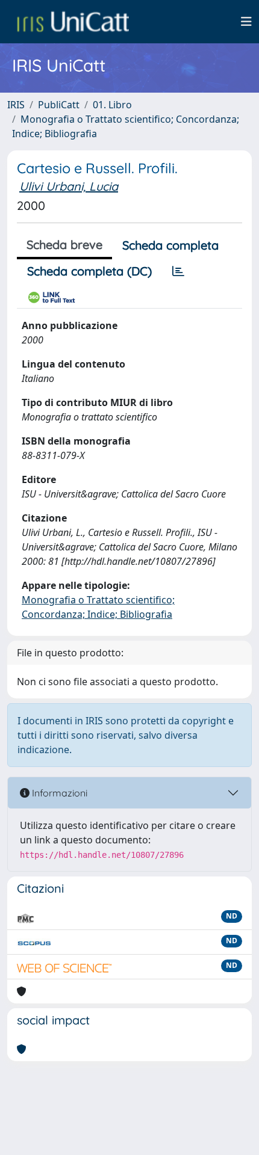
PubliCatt (59, 104)
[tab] (178, 271)
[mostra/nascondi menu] (246, 22)
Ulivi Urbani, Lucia (68, 186)
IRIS (16, 104)
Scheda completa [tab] (170, 245)
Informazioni (58, 793)
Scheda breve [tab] (64, 244)
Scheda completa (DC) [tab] (89, 271)
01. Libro (112, 104)
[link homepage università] (73, 21)
